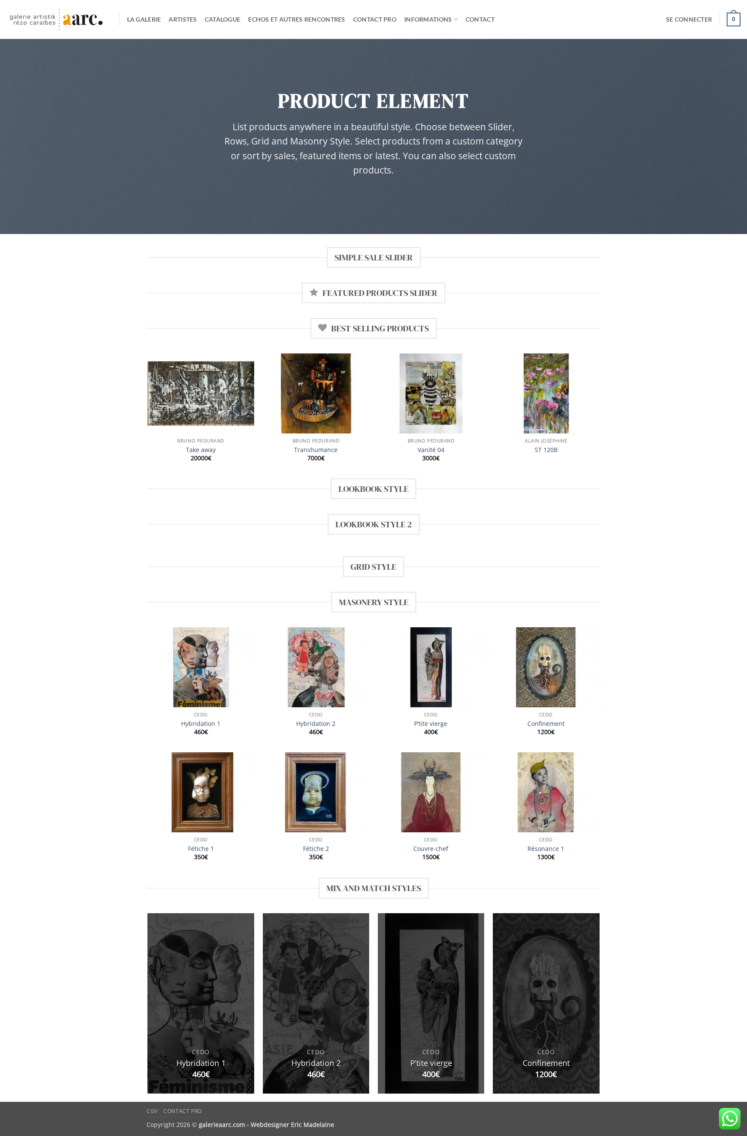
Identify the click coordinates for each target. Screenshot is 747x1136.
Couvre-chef (430, 849)
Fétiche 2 (316, 849)
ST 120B (546, 450)
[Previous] (148, 415)
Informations (428, 19)
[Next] (599, 415)
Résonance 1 (545, 849)
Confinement (546, 724)
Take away (201, 450)
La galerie (144, 19)
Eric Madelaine (312, 1124)
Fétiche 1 (201, 849)
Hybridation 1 (200, 724)
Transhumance (316, 450)
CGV (152, 1111)
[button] (689, 19)
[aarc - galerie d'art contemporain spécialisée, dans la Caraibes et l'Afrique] (56, 19)
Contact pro (374, 19)
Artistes (183, 19)
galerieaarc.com (222, 1124)
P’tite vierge (430, 724)
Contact (480, 19)
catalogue (223, 19)
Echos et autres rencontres (296, 19)
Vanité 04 (431, 450)
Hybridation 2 (315, 724)
